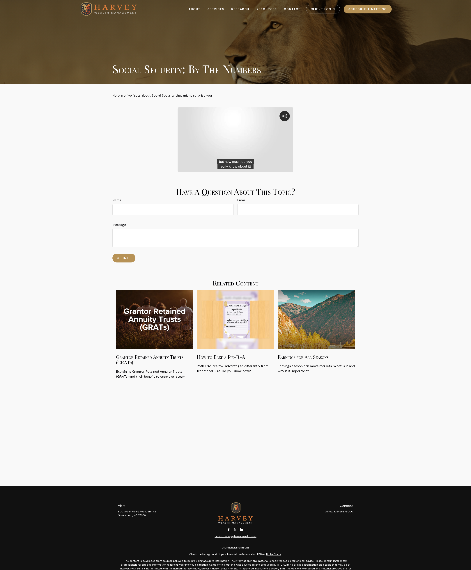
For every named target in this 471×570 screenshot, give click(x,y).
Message (119, 225)
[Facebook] (228, 529)
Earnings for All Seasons (303, 357)
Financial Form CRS (237, 547)
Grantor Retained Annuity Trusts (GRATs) (149, 360)
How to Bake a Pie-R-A (221, 357)
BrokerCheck (273, 554)
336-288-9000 (343, 511)
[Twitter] (235, 529)
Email (241, 200)
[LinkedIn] (241, 529)
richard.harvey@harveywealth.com (235, 536)
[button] (194, 9)
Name (116, 200)
